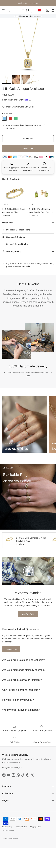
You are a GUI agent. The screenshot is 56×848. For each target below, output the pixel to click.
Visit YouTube (28, 614)
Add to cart (28, 139)
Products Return (21, 827)
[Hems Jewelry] (27, 10)
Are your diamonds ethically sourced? (23, 669)
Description (7, 223)
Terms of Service (8, 830)
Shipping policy (35, 827)
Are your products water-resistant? (22, 679)
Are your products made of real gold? (23, 660)
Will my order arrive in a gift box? (21, 709)
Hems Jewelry (13, 838)
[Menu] (3, 10)
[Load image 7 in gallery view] (28, 46)
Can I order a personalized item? (21, 689)
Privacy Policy (7, 827)
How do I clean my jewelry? (18, 699)
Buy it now (28, 148)
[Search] (9, 10)
